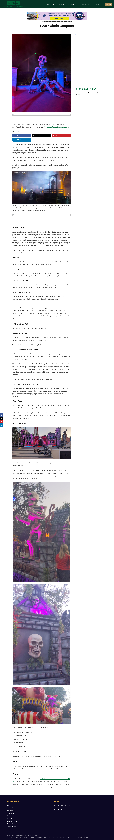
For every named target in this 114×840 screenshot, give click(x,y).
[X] (54, 809)
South (52, 21)
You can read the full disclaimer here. (56, 127)
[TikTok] (69, 806)
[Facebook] (54, 806)
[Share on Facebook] (1, 415)
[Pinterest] (65, 806)
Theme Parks (62, 21)
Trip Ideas (56, 21)
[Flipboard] (58, 806)
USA (48, 21)
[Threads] (62, 809)
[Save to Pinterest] (1, 421)
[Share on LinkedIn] (1, 425)
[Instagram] (62, 806)
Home (13, 10)
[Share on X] (1, 418)
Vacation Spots (69, 21)
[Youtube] (58, 809)
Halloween (19, 10)
